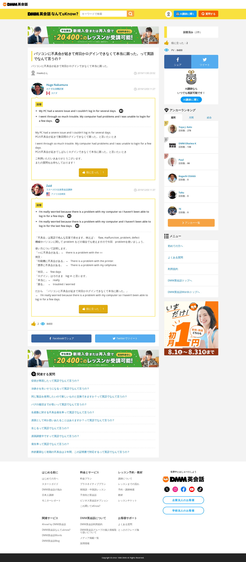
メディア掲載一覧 (89, 538)
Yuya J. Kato (185, 127)
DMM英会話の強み (52, 489)
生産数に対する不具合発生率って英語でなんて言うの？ (62, 412)
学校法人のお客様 (183, 510)
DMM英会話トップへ (180, 280)
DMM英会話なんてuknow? (56, 529)
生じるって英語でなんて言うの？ (50, 428)
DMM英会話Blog (51, 540)
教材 (120, 495)
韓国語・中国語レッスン (93, 489)
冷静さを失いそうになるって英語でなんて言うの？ (60, 388)
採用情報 (85, 543)
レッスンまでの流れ (128, 484)
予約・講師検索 (126, 489)
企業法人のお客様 (183, 500)
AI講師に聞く (187, 13)
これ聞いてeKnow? (90, 505)
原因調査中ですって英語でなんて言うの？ (55, 436)
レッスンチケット (127, 500)
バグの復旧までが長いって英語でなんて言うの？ (59, 404)
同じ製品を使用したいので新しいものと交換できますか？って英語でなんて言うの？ (79, 396)
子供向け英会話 (88, 495)
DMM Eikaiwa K (187, 143)
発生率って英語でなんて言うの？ (50, 444)
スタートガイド (50, 484)
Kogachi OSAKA (187, 176)
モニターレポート (51, 500)
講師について (125, 478)
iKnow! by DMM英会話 (54, 524)
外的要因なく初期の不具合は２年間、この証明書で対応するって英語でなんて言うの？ (80, 452)
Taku (181, 192)
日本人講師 (48, 495)
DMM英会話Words (52, 535)
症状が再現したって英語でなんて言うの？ (55, 380)
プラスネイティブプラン (93, 484)
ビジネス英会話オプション (94, 500)
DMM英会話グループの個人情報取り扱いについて (98, 531)
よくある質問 (175, 257)
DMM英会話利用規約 (91, 524)
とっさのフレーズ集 (128, 529)
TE (180, 208)
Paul (181, 159)
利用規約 (173, 269)
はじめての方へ (50, 478)
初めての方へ (175, 246)
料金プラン (86, 478)
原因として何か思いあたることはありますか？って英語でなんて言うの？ (73, 420)
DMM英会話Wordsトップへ (184, 292)
